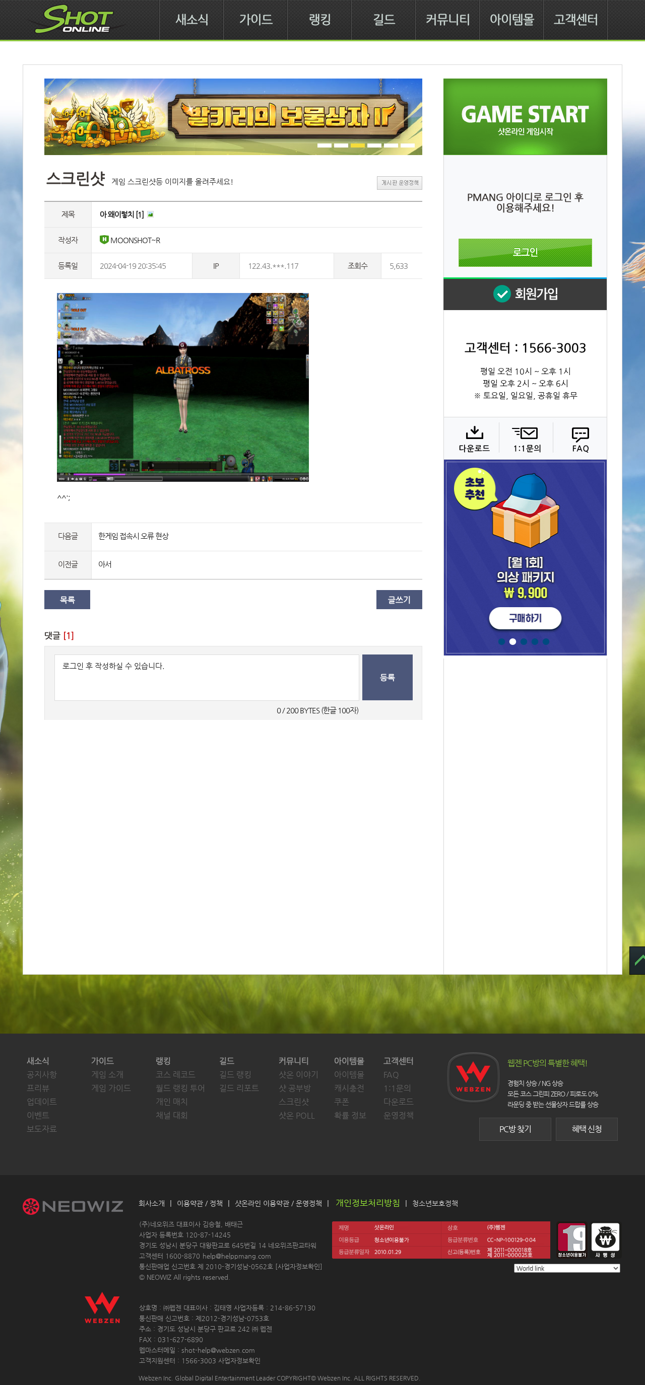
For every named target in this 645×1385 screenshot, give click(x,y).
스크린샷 (294, 1102)
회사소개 (152, 1203)
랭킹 (320, 20)
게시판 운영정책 (399, 183)
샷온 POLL (297, 1115)
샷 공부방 (295, 1088)
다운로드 (471, 438)
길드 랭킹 (235, 1074)
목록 (67, 600)
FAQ (579, 438)
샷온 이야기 (298, 1074)
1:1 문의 (525, 438)
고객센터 (576, 20)
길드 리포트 (239, 1088)
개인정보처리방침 (368, 1203)
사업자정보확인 (299, 1266)
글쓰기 (399, 600)
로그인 (525, 253)
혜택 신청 (587, 1129)
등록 (387, 677)
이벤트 (38, 1115)
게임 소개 (107, 1074)
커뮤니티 (448, 20)
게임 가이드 (111, 1088)
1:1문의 (397, 1088)
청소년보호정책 (435, 1203)
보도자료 (42, 1129)
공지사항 (42, 1074)
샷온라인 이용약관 (262, 1203)
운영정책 (398, 1115)
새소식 (192, 20)
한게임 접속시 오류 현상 (133, 536)
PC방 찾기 (515, 1129)
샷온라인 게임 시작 (525, 117)
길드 (384, 20)
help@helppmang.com (237, 1256)
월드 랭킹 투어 (180, 1088)
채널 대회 (172, 1115)
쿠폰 (341, 1102)
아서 (104, 564)
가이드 (256, 20)
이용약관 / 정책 (200, 1203)
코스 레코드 (176, 1074)
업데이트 (42, 1102)
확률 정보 (350, 1115)
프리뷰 (38, 1088)
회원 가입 (525, 293)
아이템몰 (512, 20)
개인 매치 (172, 1102)
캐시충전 (349, 1088)
